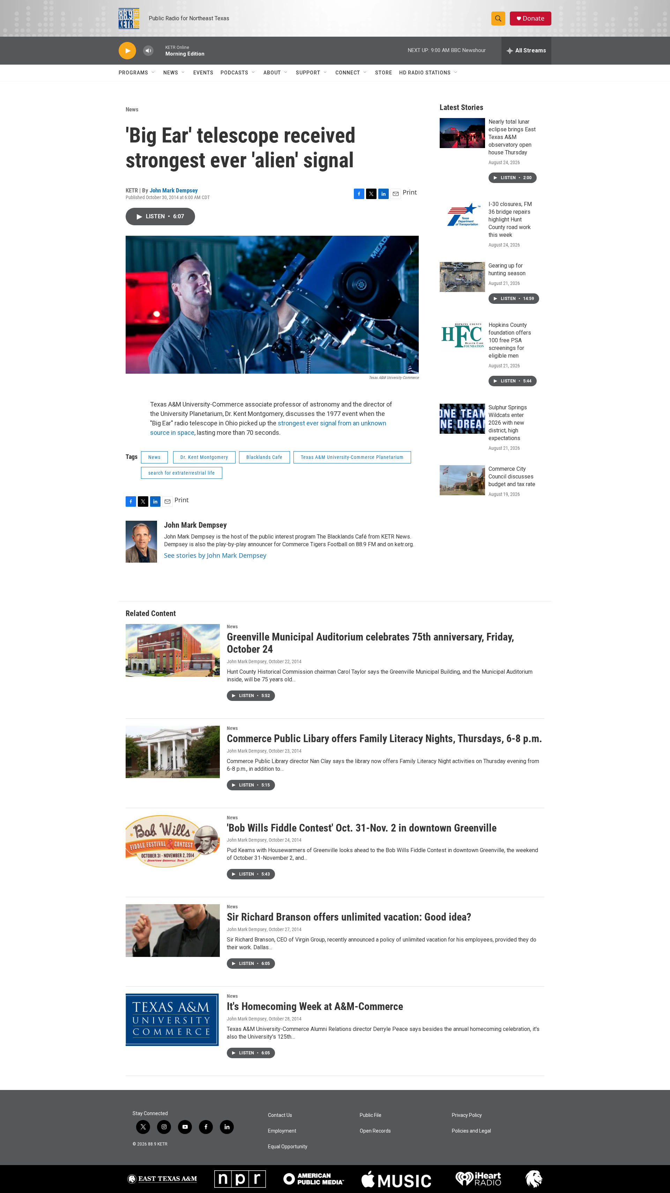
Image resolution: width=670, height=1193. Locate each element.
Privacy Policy (467, 1115)
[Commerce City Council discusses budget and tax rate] (462, 480)
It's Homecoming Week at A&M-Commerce (315, 1006)
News (170, 72)
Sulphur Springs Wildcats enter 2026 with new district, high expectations (508, 422)
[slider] (159, 50)
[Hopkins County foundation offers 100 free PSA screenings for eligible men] (462, 336)
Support (308, 72)
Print (410, 192)
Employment (282, 1131)
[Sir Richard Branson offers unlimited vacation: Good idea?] (173, 930)
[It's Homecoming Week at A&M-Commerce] (173, 1020)
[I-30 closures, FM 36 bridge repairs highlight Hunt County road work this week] (462, 215)
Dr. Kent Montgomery (204, 457)
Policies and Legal (471, 1131)
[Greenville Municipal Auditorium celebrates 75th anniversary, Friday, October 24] (173, 650)
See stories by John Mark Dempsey (215, 555)
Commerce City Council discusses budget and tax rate (512, 477)
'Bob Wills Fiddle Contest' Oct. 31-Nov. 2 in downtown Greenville (362, 828)
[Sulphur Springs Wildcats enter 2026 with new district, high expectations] (462, 419)
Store (383, 72)
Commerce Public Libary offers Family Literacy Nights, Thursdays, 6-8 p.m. (384, 738)
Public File (370, 1115)
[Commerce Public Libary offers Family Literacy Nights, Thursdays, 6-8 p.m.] (173, 752)
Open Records (375, 1131)
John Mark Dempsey (174, 190)
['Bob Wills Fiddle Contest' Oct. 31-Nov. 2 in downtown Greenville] (173, 841)
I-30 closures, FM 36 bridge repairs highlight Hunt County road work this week (510, 219)
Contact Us (280, 1115)
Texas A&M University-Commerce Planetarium (352, 457)
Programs (133, 72)
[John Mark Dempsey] (141, 542)
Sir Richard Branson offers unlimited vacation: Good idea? (349, 917)
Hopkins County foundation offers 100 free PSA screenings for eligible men (510, 340)
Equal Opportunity (287, 1146)
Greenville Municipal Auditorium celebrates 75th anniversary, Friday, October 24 (370, 643)
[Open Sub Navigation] (153, 72)
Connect (347, 72)
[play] (127, 51)
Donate (533, 18)
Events (203, 72)
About (272, 72)
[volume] (148, 51)
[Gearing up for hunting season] (462, 277)
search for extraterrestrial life (181, 473)
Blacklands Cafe (264, 457)
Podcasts (234, 72)
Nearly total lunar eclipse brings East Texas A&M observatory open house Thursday (512, 137)
